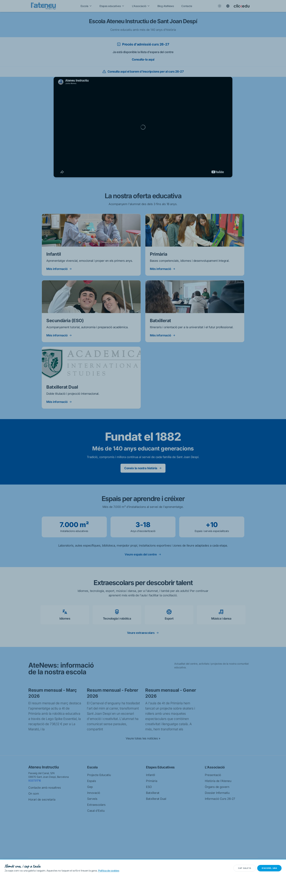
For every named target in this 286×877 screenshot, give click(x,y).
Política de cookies (108, 870)
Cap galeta (244, 868)
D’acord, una (269, 868)
